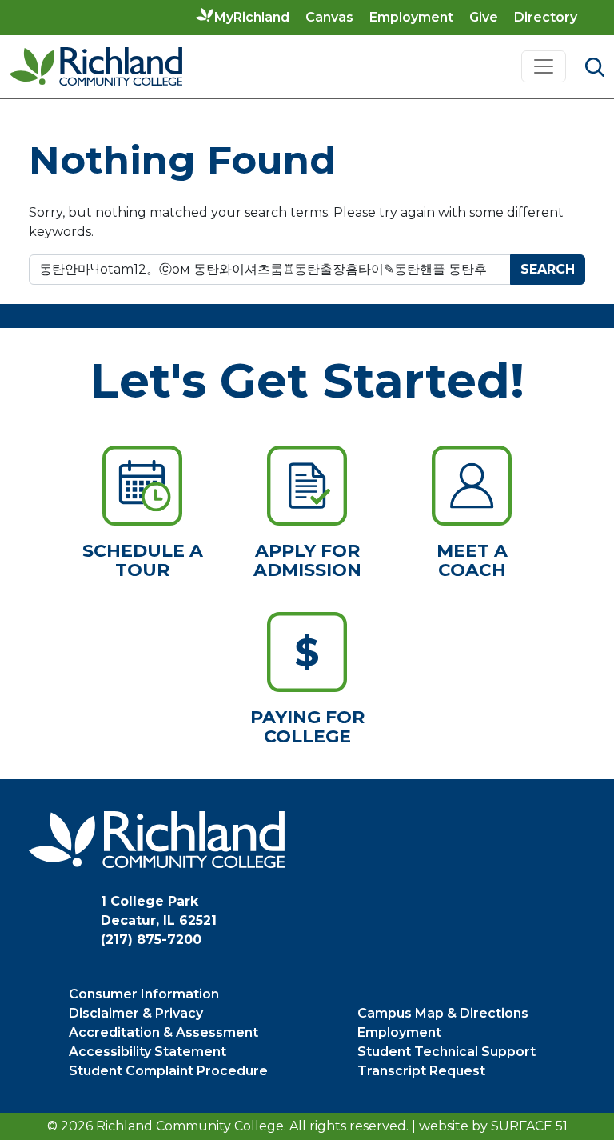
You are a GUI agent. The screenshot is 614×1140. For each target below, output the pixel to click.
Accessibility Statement (147, 1051)
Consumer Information (144, 994)
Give (483, 17)
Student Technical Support (446, 1051)
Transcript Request (421, 1070)
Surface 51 (529, 1126)
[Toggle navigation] (543, 66)
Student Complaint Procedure (168, 1070)
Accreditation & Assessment (163, 1032)
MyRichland (251, 17)
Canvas (329, 17)
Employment (411, 17)
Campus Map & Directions (442, 1013)
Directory (545, 17)
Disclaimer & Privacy (136, 1013)
